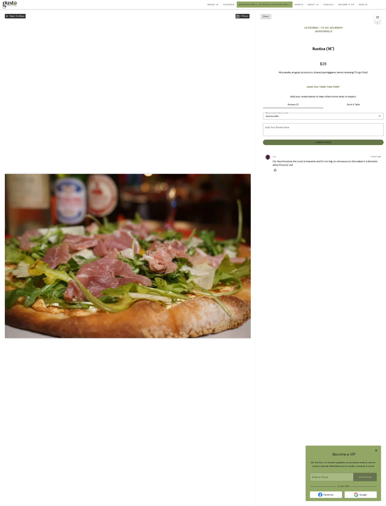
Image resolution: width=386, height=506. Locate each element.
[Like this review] (276, 170)
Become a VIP (346, 4)
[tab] (293, 104)
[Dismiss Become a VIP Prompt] (376, 450)
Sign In (363, 4)
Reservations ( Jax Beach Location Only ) (264, 4)
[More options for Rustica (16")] (377, 17)
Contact (328, 4)
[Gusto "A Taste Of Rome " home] (16, 4)
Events (299, 4)
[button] (213, 5)
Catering (228, 4)
